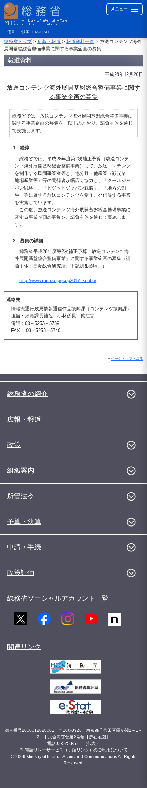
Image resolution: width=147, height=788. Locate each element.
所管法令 (20, 496)
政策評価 (20, 572)
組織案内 (20, 470)
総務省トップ (18, 41)
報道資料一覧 (80, 41)
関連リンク (24, 646)
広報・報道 (49, 41)
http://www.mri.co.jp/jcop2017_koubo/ (57, 280)
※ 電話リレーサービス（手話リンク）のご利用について (74, 750)
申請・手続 (24, 547)
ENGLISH (40, 32)
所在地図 (97, 737)
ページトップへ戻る (127, 359)
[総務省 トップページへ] (36, 14)
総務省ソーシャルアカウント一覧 (58, 598)
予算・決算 (24, 521)
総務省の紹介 (27, 394)
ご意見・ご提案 (16, 32)
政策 (14, 445)
